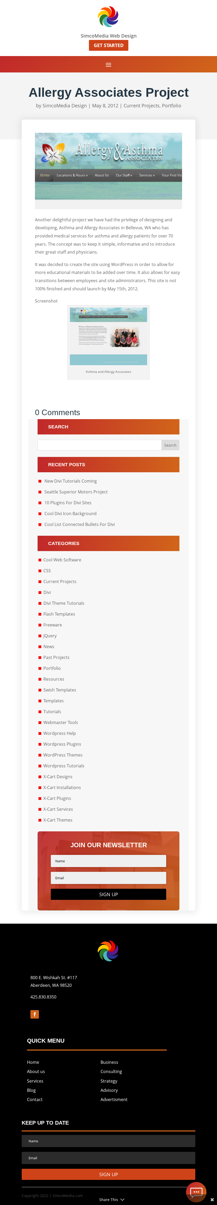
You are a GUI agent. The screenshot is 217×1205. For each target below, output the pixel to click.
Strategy (109, 1081)
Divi (47, 592)
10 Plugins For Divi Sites (68, 503)
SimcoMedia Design (65, 105)
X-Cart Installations (62, 787)
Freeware (52, 625)
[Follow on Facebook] (34, 1014)
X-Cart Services (58, 809)
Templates (53, 701)
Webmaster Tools (60, 722)
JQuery (50, 636)
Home (33, 1062)
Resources (53, 679)
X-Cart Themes (58, 820)
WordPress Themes (63, 755)
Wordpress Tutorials (63, 766)
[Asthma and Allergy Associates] (108, 363)
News (48, 646)
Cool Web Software (62, 560)
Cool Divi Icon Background (70, 513)
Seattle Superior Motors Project (76, 492)
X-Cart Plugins (57, 798)
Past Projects (56, 657)
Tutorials (52, 711)
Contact (35, 1099)
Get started (109, 45)
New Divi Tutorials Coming (70, 481)
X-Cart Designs (58, 777)
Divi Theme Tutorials (63, 603)
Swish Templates (59, 690)
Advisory (109, 1090)
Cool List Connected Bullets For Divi (79, 524)
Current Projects (142, 105)
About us (36, 1071)
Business (109, 1062)
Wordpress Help (59, 733)
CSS (47, 571)
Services (35, 1081)
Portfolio (171, 105)
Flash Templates (59, 614)
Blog (31, 1090)
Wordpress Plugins (62, 744)
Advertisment (114, 1099)
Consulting (111, 1071)
